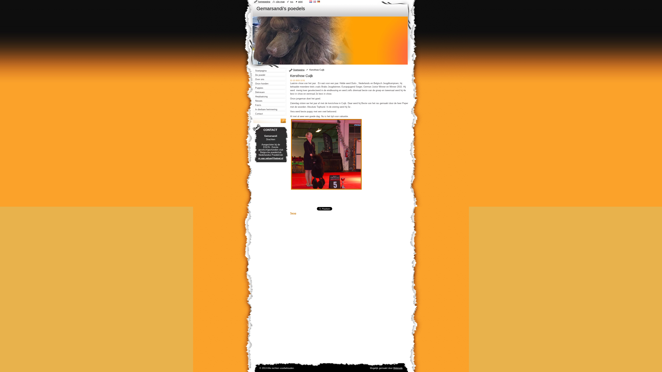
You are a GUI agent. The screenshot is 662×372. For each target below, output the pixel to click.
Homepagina (264, 1)
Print (300, 1)
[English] (314, 1)
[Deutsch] (318, 1)
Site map (280, 1)
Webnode (398, 368)
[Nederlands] (310, 1)
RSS (291, 1)
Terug (293, 213)
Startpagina (298, 70)
